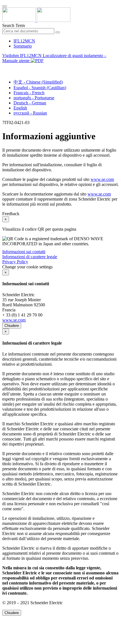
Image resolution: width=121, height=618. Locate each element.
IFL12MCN (24, 41)
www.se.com (102, 179)
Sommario (23, 46)
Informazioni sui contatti (23, 251)
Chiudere (12, 325)
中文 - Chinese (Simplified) (38, 82)
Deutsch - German (30, 102)
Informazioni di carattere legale (29, 256)
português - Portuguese (34, 97)
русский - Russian (30, 113)
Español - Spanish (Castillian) (40, 87)
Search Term (13, 25)
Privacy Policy (15, 261)
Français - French (29, 92)
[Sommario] (4, 67)
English (20, 107)
